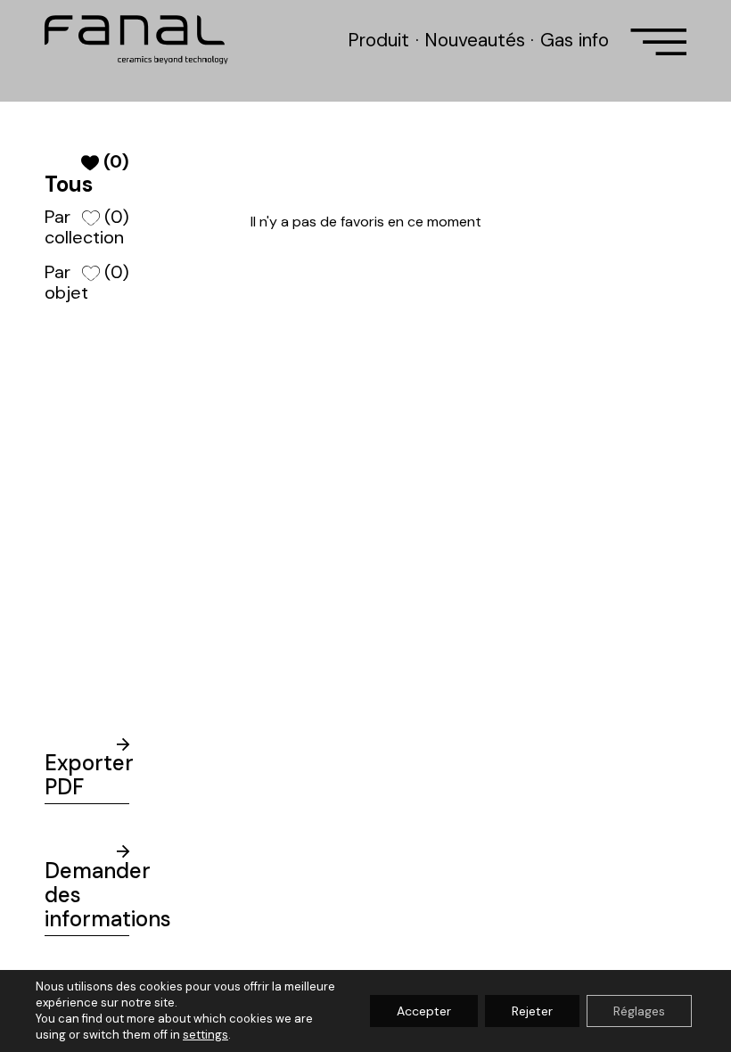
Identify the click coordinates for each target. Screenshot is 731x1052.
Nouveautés (474, 40)
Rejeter (532, 1011)
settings (205, 1034)
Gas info (574, 40)
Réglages (639, 1011)
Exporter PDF (87, 775)
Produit (378, 40)
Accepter (424, 1011)
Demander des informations (87, 895)
